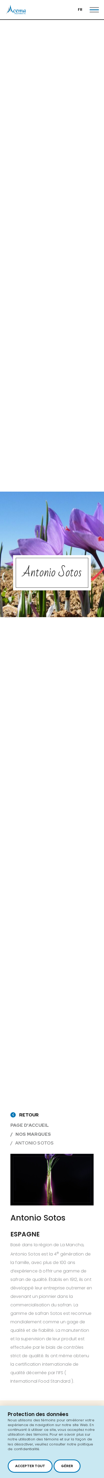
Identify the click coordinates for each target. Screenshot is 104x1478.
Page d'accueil (29, 1125)
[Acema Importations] (16, 13)
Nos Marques (33, 1134)
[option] (52, 1179)
